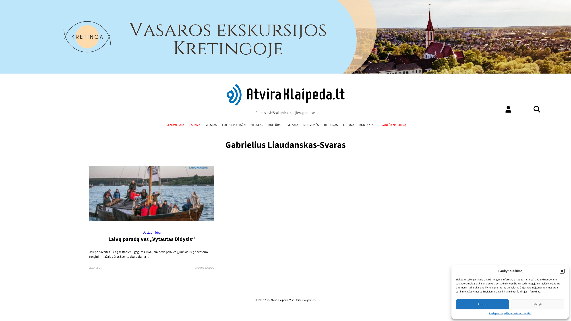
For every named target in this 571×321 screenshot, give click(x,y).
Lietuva (348, 125)
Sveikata (292, 125)
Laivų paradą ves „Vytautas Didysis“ (151, 239)
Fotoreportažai (234, 125)
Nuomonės (311, 125)
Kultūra (274, 125)
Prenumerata (174, 125)
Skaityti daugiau (204, 268)
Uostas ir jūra (152, 232)
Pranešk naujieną (393, 125)
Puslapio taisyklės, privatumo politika (510, 313)
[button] (562, 271)
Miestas (211, 125)
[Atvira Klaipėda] (286, 104)
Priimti (482, 304)
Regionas (331, 125)
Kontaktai (366, 125)
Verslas (257, 125)
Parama (194, 125)
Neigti (538, 304)
